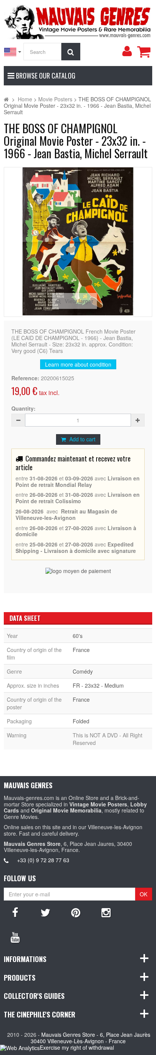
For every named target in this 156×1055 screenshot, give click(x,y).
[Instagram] (106, 912)
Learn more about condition (78, 364)
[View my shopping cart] (143, 51)
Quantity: (23, 408)
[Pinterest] (75, 912)
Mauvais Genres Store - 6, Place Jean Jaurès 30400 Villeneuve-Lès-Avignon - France (91, 1038)
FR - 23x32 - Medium (98, 685)
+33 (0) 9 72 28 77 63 (43, 860)
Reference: (25, 378)
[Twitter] (45, 912)
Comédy (83, 671)
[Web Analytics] (20, 1048)
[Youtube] (15, 936)
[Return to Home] (6, 99)
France (81, 649)
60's (78, 635)
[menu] (127, 51)
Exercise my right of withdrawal (77, 1047)
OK (143, 894)
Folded (81, 721)
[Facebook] (15, 912)
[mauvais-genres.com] (78, 20)
